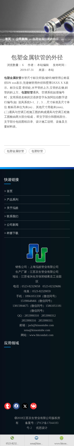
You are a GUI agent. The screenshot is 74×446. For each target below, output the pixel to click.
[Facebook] (16, 406)
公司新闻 (12, 224)
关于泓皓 (12, 207)
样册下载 (12, 233)
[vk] (33, 406)
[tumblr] (7, 406)
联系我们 (12, 216)
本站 (51, 69)
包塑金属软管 (15, 151)
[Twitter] (25, 406)
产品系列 (12, 199)
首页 (9, 191)
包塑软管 (37, 151)
